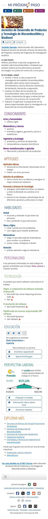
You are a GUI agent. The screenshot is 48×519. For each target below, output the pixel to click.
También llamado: (9, 47)
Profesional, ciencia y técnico (19, 452)
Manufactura (12, 455)
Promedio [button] (11, 375)
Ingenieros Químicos (16, 437)
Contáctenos (39, 488)
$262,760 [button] (38, 391)
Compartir (20, 42)
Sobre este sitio (13, 510)
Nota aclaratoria (34, 510)
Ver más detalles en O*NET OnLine (17, 463)
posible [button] (27, 370)
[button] (13, 297)
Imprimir (8, 42)
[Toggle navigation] (5, 476)
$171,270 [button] (24, 380)
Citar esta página (32, 497)
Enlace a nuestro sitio (17, 497)
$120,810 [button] (10, 391)
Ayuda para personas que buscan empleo (19, 488)
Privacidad (23, 510)
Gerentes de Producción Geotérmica (22, 434)
